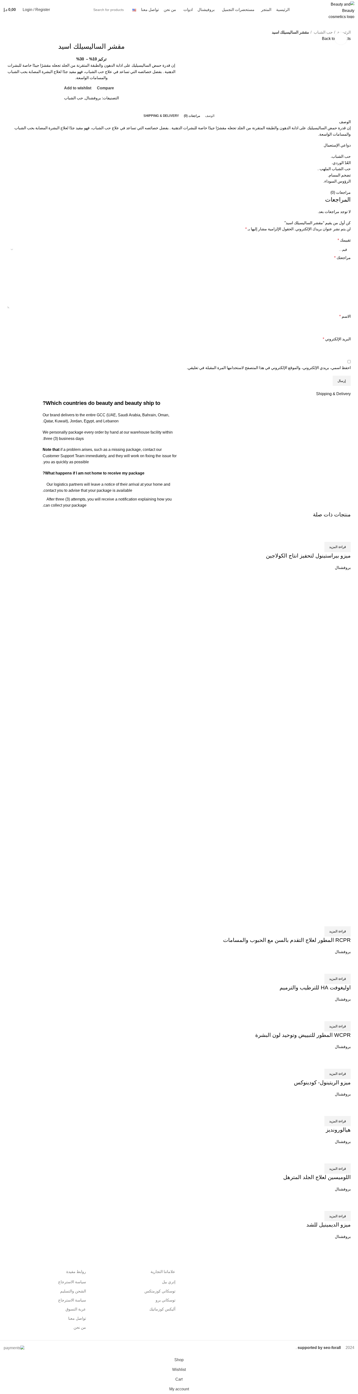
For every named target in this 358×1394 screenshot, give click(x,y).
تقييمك (344, 240)
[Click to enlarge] (341, 38)
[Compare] (345, 536)
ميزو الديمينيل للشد (328, 1225)
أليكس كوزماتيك (162, 1309)
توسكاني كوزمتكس (159, 1291)
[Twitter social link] (96, 109)
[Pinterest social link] (91, 109)
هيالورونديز (338, 1130)
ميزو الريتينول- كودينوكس (322, 1082)
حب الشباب (323, 32)
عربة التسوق (76, 1309)
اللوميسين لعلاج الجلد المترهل (317, 1177)
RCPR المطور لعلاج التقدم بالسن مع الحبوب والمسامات (287, 940)
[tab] (210, 116)
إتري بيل (168, 1282)
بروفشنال (93, 98)
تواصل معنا (77, 1318)
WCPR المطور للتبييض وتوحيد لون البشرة (303, 1035)
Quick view (331, 536)
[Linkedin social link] (85, 109)
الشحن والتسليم (73, 1291)
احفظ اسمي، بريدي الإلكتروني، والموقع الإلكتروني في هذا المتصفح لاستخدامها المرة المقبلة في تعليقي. (269, 368)
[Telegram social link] (79, 109)
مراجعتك (342, 258)
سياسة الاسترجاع (72, 1282)
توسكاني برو (165, 1300)
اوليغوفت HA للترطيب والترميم (315, 988)
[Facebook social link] (102, 109)
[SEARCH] (62, 9)
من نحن (80, 1327)
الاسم (345, 316)
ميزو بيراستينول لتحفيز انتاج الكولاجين (308, 556)
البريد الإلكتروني (337, 339)
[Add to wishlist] (318, 536)
